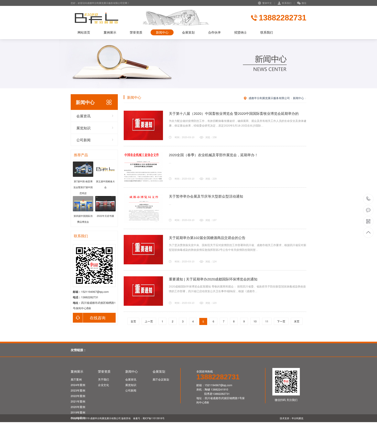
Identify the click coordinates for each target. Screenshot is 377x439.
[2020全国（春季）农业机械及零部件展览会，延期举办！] (143, 167)
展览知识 (83, 127)
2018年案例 (78, 417)
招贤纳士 (240, 32)
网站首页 (84, 32)
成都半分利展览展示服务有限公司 (269, 98)
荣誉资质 (136, 32)
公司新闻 (83, 139)
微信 (304, 3)
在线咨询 (97, 317)
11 (266, 321)
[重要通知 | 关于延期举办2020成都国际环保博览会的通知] (143, 291)
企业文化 (103, 384)
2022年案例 (78, 395)
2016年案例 (78, 428)
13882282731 (368, 199)
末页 (296, 321)
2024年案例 (78, 384)
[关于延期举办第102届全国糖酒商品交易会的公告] (143, 249)
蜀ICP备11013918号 (154, 418)
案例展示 (110, 32)
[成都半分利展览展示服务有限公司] (154, 18)
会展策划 (188, 32)
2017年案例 (78, 423)
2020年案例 (78, 406)
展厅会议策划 (161, 379)
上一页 (149, 321)
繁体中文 (267, 3)
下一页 (281, 321)
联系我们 (286, 3)
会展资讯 (83, 115)
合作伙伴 (214, 32)
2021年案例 (78, 401)
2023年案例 (78, 390)
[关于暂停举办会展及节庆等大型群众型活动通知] (143, 208)
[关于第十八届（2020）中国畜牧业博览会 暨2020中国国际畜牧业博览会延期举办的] (143, 125)
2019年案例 (78, 412)
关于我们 (103, 379)
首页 (133, 321)
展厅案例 (76, 379)
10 (255, 321)
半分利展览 (298, 418)
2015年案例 (78, 434)
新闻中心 (162, 32)
